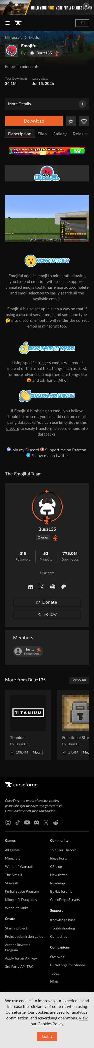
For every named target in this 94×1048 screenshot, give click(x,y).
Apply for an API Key (21, 958)
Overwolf (57, 957)
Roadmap (57, 883)
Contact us (58, 936)
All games (12, 850)
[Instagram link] (8, 822)
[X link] (46, 822)
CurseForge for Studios (67, 965)
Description (20, 134)
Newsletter (58, 875)
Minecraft (13, 37)
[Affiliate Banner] (47, 151)
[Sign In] (82, 23)
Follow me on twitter (49, 456)
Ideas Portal (59, 858)
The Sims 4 (13, 875)
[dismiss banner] (86, 6)
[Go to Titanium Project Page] (28, 725)
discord (12, 429)
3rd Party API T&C (19, 967)
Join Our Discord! (63, 850)
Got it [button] (47, 1036)
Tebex (54, 973)
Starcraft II (13, 883)
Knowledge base (62, 920)
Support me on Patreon (65, 450)
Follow (50, 614)
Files (42, 134)
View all (79, 680)
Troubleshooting (62, 928)
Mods (34, 37)
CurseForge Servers (65, 900)
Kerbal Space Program (22, 891)
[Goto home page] (18, 23)
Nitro (54, 982)
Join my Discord (25, 450)
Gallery (60, 134)
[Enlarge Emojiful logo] (11, 50)
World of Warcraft (19, 867)
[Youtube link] (27, 822)
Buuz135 (47, 529)
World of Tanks (16, 908)
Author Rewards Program (17, 947)
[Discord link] (37, 822)
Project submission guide (24, 936)
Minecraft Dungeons (21, 900)
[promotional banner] (47, 7)
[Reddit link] (56, 822)
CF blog (56, 867)
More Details (19, 104)
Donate (49, 602)
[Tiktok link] (18, 822)
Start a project (16, 928)
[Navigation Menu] (7, 23)
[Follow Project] (84, 121)
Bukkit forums (61, 891)
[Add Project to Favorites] (71, 121)
